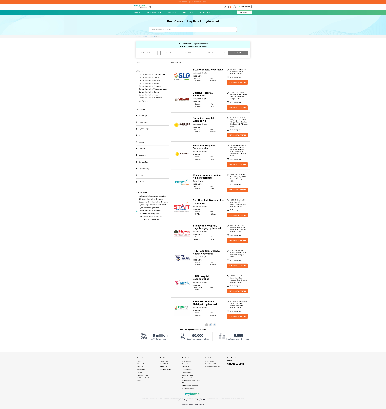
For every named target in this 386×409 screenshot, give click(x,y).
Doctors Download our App (212, 366)
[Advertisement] (193, 347)
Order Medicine (186, 361)
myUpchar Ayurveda (142, 375)
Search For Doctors (187, 375)
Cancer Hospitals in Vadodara (149, 77)
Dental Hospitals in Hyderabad (150, 213)
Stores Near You (186, 372)
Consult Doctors (186, 364)
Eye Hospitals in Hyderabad (149, 208)
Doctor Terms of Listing (211, 364)
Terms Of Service (164, 364)
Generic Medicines (187, 369)
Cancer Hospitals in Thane (148, 95)
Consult (137, 12)
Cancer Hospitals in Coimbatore (150, 98)
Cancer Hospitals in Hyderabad (150, 210)
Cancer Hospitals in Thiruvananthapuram (153, 89)
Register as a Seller (187, 378)
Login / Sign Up (244, 12)
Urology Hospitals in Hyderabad (150, 216)
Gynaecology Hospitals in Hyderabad (152, 205)
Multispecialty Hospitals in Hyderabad (152, 196)
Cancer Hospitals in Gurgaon (149, 80)
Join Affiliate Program (188, 388)
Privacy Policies (164, 361)
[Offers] (225, 6)
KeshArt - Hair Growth (143, 378)
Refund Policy (163, 366)
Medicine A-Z (188, 12)
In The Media (140, 364)
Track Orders (185, 366)
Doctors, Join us (209, 361)
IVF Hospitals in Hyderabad (149, 219)
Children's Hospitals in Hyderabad (151, 199)
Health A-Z (204, 12)
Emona (139, 380)
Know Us (140, 358)
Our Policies (164, 358)
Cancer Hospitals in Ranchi (149, 83)
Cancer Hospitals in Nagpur (149, 92)
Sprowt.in (139, 372)
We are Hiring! (141, 369)
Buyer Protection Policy (166, 369)
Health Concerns (153, 12)
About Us (139, 361)
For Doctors (209, 358)
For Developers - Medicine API (190, 385)
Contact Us (140, 366)
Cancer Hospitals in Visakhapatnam (152, 74)
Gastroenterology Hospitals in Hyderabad (153, 202)
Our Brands (172, 12)
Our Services (186, 358)
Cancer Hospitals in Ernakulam (150, 86)
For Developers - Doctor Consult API (191, 381)
